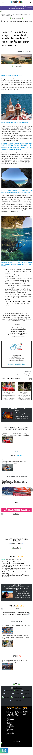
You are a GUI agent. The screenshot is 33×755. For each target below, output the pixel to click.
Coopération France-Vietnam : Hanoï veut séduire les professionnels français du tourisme (15, 637)
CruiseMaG (10, 713)
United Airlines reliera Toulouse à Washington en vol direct (15, 576)
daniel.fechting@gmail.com (18, 333)
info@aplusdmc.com (18, 337)
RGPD (17, 714)
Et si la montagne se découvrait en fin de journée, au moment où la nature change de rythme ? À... (22, 415)
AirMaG (9, 708)
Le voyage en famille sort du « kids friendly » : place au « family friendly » (8, 397)
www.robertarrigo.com (16, 360)
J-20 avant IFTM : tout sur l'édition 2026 (16, 625)
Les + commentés (16, 559)
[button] (1, 489)
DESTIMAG (10, 14)
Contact (25, 708)
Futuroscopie (10, 715)
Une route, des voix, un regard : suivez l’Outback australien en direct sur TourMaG (16, 588)
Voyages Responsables (10, 733)
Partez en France (9, 723)
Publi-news (16, 621)
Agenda (25, 711)
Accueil (3, 14)
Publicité (25, 710)
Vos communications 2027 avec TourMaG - (16, 7)
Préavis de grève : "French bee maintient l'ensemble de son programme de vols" (14, 562)
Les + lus (8, 559)
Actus (16, 456)
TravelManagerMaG (10, 727)
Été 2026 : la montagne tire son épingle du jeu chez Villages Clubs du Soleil (16, 569)
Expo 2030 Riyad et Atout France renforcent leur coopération (16, 566)
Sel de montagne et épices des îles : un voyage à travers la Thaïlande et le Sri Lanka (24, 397)
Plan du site (18, 713)
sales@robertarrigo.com (18, 330)
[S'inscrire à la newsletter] (4, 750)
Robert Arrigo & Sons (26, 374)
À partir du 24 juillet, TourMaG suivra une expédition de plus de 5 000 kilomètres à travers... (22, 594)
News (3, 559)
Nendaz (16, 411)
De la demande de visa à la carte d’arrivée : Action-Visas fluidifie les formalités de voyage (14, 461)
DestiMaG (10, 714)
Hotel (16, 656)
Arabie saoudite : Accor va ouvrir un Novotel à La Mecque (16, 572)
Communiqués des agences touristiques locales (16, 428)
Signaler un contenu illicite (18, 710)
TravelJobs (10, 725)
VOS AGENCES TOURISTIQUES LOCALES (16, 540)
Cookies (17, 715)
